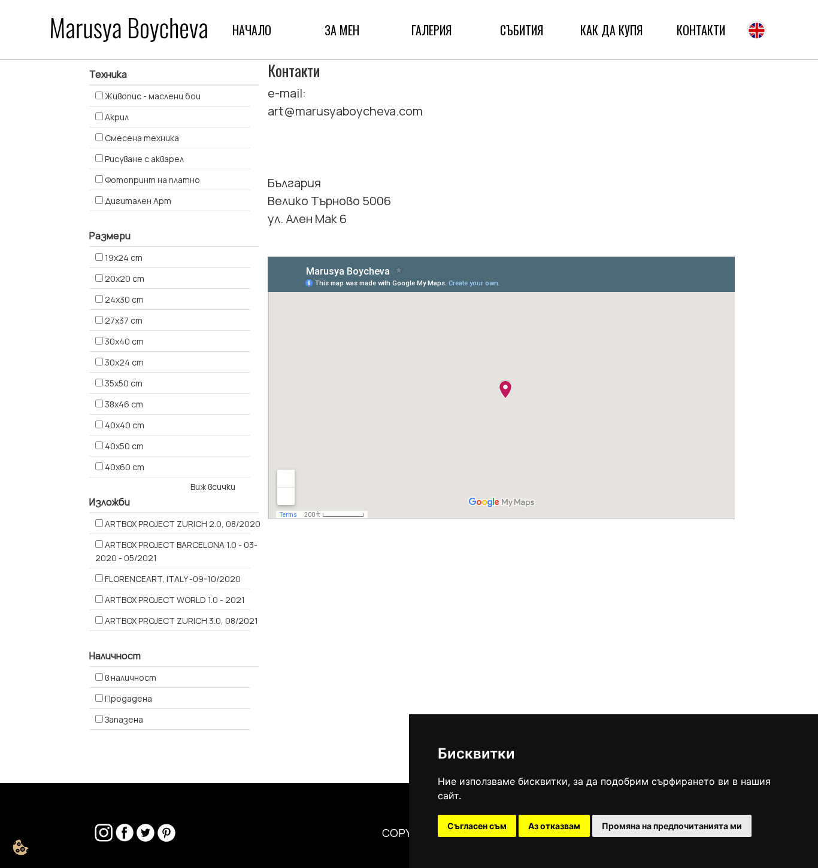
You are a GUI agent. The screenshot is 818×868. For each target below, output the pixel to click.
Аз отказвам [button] (554, 826)
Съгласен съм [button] (477, 826)
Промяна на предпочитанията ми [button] (672, 826)
